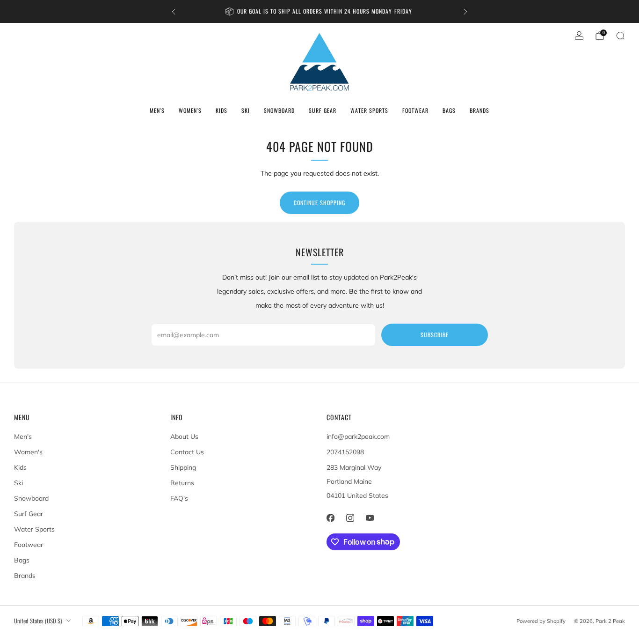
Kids (221, 110)
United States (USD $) (38, 620)
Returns (182, 483)
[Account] (579, 35)
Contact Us (187, 452)
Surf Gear (322, 110)
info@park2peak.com (358, 436)
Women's (190, 110)
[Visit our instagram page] (350, 518)
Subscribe (435, 335)
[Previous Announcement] (173, 12)
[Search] (620, 35)
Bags (449, 110)
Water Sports (369, 110)
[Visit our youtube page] (369, 518)
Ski (245, 110)
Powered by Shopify (541, 621)
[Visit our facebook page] (330, 518)
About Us (184, 436)
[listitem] (319, 11)
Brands (479, 110)
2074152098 (345, 452)
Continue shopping (319, 203)
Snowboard (279, 110)
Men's (157, 110)
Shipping (183, 467)
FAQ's (179, 498)
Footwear (415, 110)
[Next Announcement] (465, 12)
